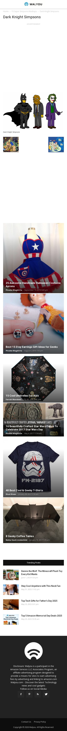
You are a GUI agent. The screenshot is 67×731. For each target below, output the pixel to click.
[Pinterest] (29, 694)
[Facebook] (21, 694)
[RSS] (38, 694)
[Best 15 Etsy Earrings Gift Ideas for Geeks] (33, 324)
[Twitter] (46, 694)
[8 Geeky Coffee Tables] (33, 520)
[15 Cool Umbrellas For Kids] (33, 378)
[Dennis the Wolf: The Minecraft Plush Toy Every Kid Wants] (11, 575)
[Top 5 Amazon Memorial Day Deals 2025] (11, 619)
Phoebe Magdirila (14, 290)
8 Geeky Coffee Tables (20, 536)
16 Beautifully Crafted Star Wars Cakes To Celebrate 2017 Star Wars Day (32, 428)
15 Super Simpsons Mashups (24, 11)
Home (6, 11)
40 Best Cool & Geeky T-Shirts (24, 490)
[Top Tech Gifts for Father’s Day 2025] (11, 604)
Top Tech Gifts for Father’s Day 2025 (39, 601)
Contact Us (26, 721)
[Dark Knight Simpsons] (33, 111)
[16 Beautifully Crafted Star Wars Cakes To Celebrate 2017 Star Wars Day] (33, 419)
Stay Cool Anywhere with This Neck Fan (40, 586)
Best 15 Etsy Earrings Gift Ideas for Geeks (32, 346)
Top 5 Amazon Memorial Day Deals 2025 (41, 615)
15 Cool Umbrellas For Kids (22, 395)
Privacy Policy (40, 721)
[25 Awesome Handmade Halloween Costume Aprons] (33, 258)
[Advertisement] (33, 59)
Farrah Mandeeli (13, 399)
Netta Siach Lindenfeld (16, 540)
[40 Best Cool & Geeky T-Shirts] (33, 467)
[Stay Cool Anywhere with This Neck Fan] (11, 589)
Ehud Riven (11, 494)
